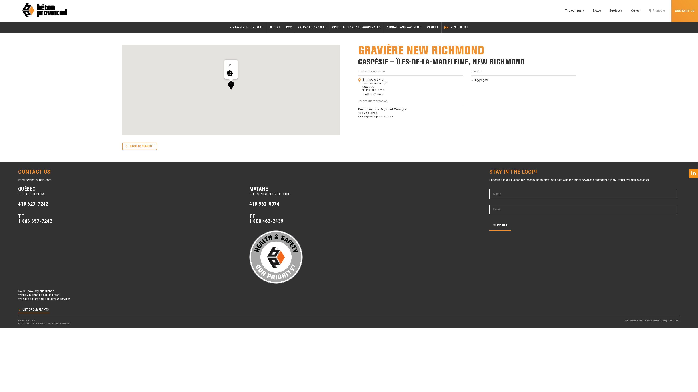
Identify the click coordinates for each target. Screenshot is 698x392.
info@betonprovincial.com (34, 180)
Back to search (141, 146)
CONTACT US (684, 11)
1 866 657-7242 (35, 221)
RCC (289, 27)
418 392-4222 (373, 90)
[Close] (231, 65)
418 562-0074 (264, 204)
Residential (459, 27)
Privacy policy (26, 320)
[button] (231, 85)
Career (636, 10)
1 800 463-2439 (266, 221)
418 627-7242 (33, 204)
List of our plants (35, 309)
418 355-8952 (367, 113)
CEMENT (433, 27)
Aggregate (482, 80)
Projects (616, 10)
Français (659, 10)
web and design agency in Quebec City (656, 320)
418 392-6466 (373, 94)
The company (574, 10)
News (597, 10)
